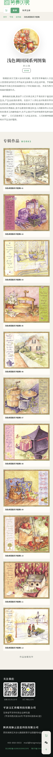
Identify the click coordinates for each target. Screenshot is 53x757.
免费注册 (26, 10)
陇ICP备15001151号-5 (39, 748)
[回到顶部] (46, 749)
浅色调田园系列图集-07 (14, 417)
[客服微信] (46, 742)
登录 (15, 10)
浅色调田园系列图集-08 (14, 463)
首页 (5, 17)
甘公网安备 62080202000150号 (17, 748)
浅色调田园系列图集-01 (14, 188)
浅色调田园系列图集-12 (14, 647)
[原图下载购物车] (6, 10)
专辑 (11, 17)
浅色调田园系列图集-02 (14, 234)
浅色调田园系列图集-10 (14, 555)
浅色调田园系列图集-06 (14, 371)
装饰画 (18, 17)
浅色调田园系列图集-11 (14, 601)
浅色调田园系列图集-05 (14, 325)
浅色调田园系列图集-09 (14, 509)
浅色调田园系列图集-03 (14, 279)
